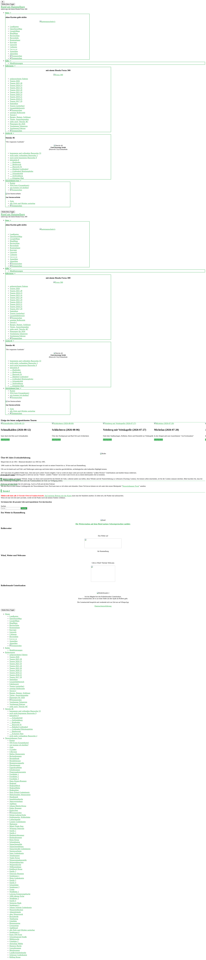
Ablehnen (13, 484)
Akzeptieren (4, 484)
